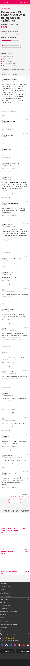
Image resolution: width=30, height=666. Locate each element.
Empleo (2, 631)
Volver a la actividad (5, 8)
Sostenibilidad (4, 593)
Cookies (26, 663)
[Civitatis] (4, 2)
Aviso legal (13, 663)
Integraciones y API (6, 624)
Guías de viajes (4, 608)
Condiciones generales (6, 663)
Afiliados (2, 618)
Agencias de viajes (5, 621)
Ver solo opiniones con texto (10, 74)
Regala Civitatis (5, 596)
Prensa (2, 589)
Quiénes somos (5, 586)
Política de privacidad (20, 663)
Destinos (2, 602)
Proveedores (4, 614)
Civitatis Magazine (5, 605)
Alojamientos (4, 627)
